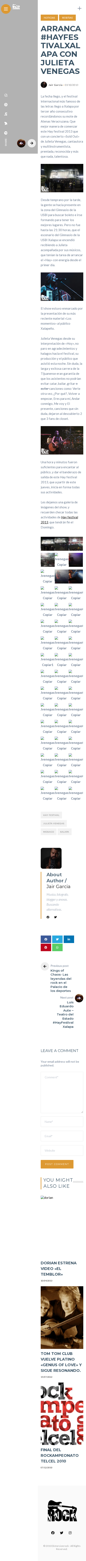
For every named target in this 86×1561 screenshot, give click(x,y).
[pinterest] (6, 104)
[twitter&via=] (6, 123)
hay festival (51, 815)
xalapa (64, 832)
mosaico (48, 832)
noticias (49, 17)
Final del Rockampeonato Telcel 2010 (60, 1456)
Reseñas (67, 17)
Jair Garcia (56, 84)
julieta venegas (53, 823)
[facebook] (6, 133)
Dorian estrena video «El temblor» (59, 1269)
